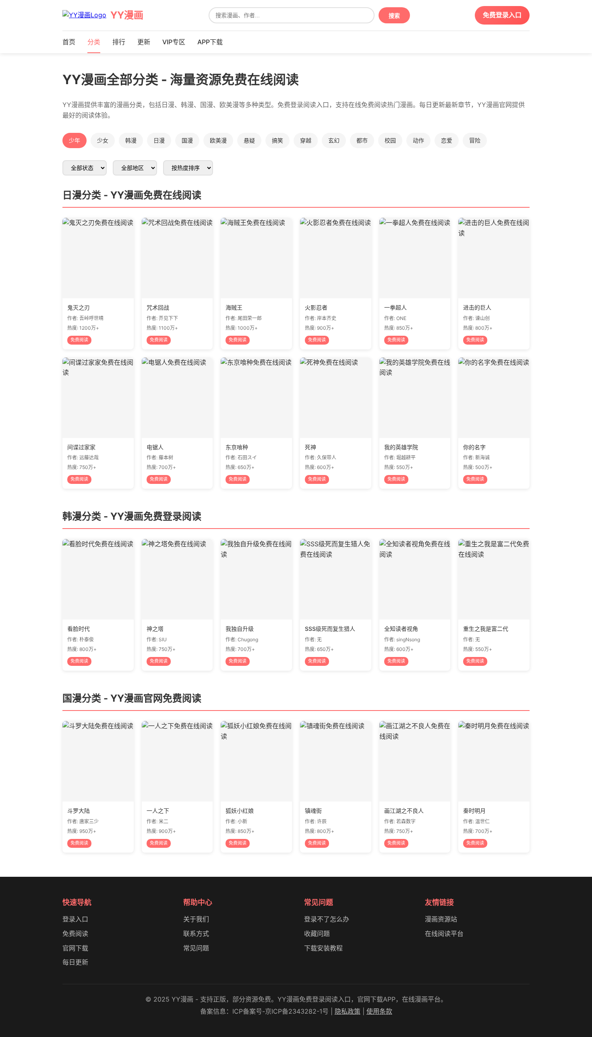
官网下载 (75, 948)
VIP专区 (173, 42)
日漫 (159, 140)
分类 (93, 42)
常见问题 (196, 948)
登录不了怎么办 (326, 919)
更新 (143, 42)
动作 (418, 140)
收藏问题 (317, 934)
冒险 (474, 140)
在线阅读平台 (444, 934)
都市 (362, 140)
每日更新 (75, 962)
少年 (74, 140)
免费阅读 (75, 934)
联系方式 (196, 934)
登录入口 (75, 919)
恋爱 (446, 140)
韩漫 (131, 140)
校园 (390, 140)
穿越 (305, 140)
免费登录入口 (502, 15)
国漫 (187, 140)
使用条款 (379, 1011)
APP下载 (210, 42)
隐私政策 (347, 1011)
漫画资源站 (441, 919)
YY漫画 (126, 15)
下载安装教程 (323, 948)
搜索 (394, 15)
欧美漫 (218, 140)
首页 (68, 42)
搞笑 (277, 140)
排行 (118, 42)
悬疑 (249, 140)
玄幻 (333, 140)
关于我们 (196, 919)
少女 (102, 140)
